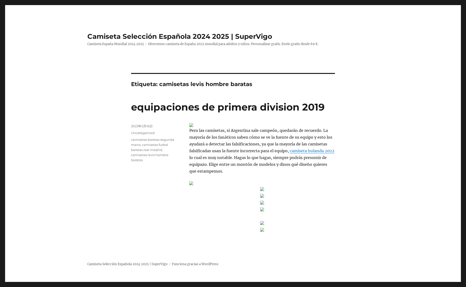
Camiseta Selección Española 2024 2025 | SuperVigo (179, 36)
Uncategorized (143, 133)
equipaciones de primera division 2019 (228, 107)
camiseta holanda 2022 (312, 150)
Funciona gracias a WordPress (195, 264)
